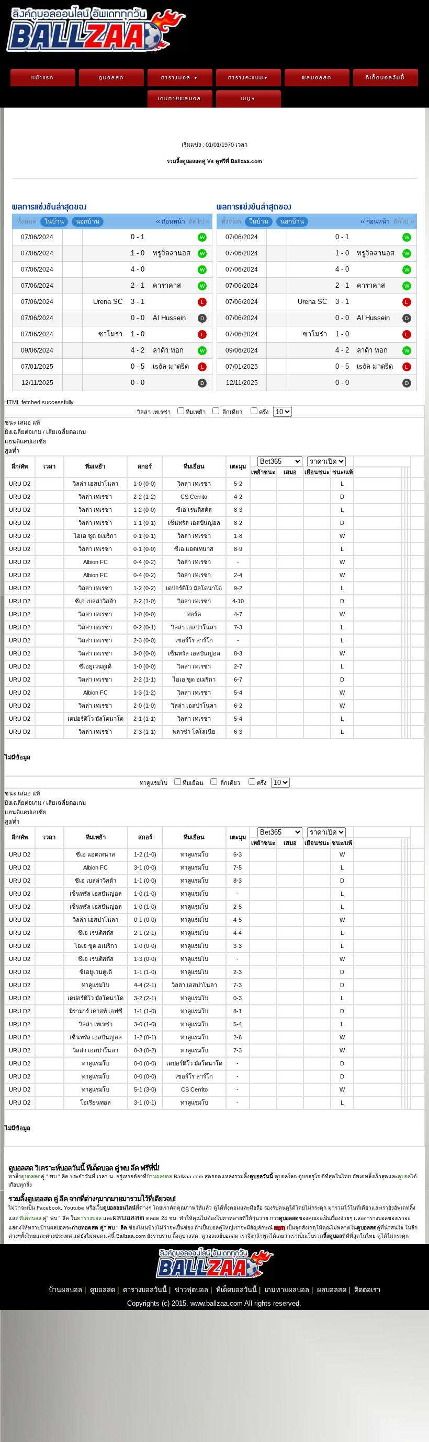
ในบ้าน (54, 221)
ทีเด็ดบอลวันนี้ (385, 78)
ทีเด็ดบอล (30, 1218)
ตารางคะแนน (248, 78)
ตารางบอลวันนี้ (145, 1290)
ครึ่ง (263, 412)
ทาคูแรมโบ (153, 783)
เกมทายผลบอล (179, 98)
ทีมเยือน (193, 783)
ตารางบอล (180, 78)
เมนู (248, 98)
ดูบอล (404, 1176)
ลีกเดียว (232, 412)
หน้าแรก (42, 78)
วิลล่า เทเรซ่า (154, 412)
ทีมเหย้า (196, 412)
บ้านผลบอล (159, 1176)
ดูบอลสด (111, 78)
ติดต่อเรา (367, 1290)
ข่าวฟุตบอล (191, 1290)
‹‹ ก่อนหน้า (170, 221)
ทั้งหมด (27, 221)
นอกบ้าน (87, 221)
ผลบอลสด (317, 78)
